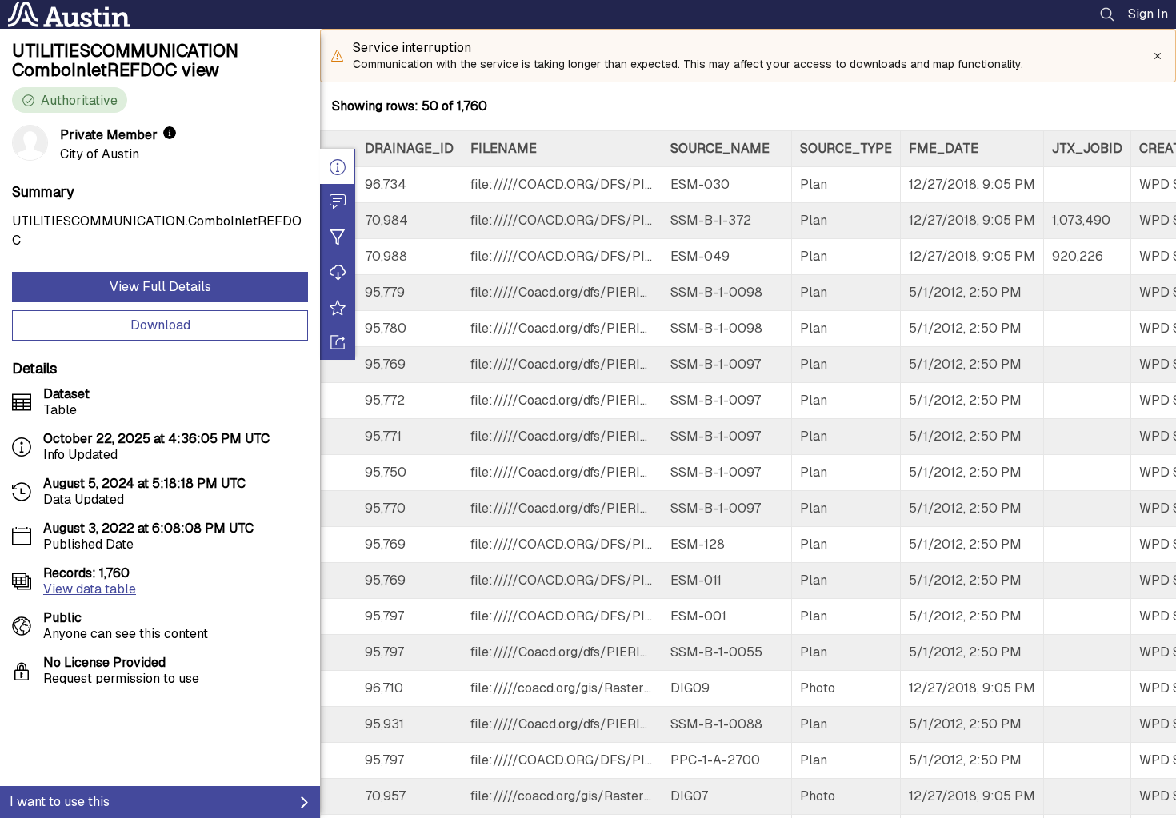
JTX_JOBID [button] (1087, 148)
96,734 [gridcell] (385, 184)
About (337, 166)
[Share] (337, 342)
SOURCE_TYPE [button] (846, 148)
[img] (170, 133)
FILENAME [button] (503, 148)
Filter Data (337, 236)
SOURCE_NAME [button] (720, 148)
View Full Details (160, 286)
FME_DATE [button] (943, 148)
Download (160, 325)
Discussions (337, 201)
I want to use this (60, 801)
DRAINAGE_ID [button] (409, 148)
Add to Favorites (337, 307)
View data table (89, 589)
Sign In (1148, 14)
